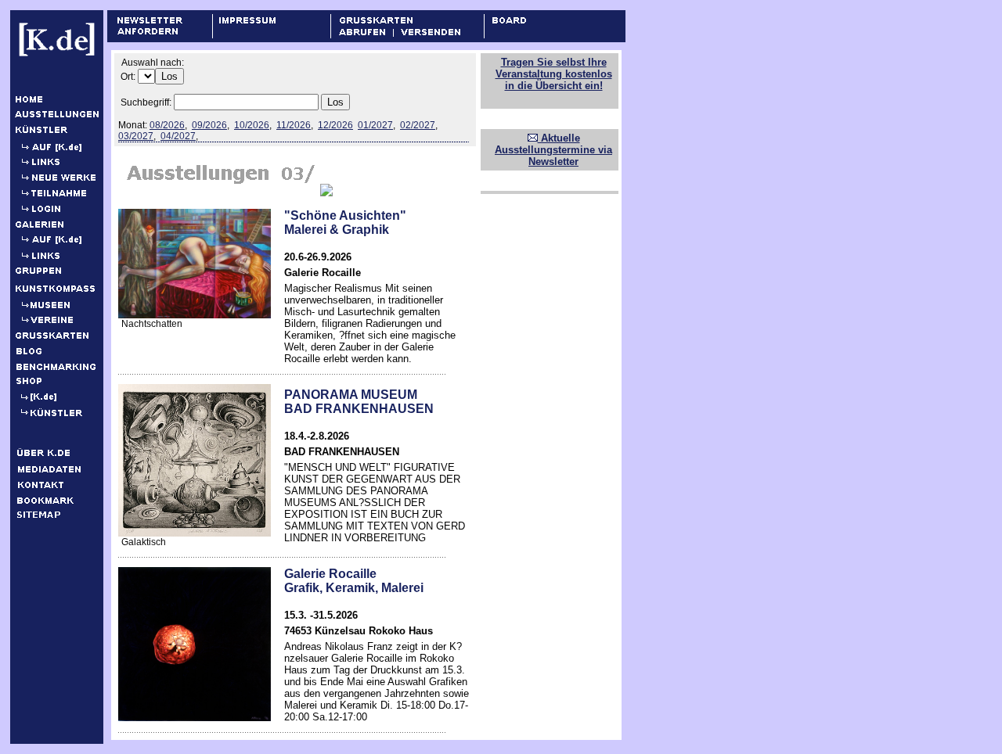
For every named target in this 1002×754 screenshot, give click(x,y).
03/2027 (135, 136)
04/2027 (178, 136)
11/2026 (293, 125)
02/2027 (417, 125)
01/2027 (375, 125)
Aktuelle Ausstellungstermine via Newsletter (553, 149)
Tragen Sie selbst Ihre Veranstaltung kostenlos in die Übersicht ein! (554, 74)
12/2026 (335, 125)
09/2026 (209, 125)
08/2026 (167, 125)
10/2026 (251, 125)
